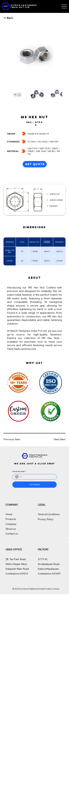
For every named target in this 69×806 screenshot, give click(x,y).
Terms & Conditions (49, 514)
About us (11, 528)
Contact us (12, 533)
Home (9, 514)
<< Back (8, 17)
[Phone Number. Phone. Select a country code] (18, 477)
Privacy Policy (45, 519)
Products (11, 519)
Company (11, 524)
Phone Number (19, 471)
